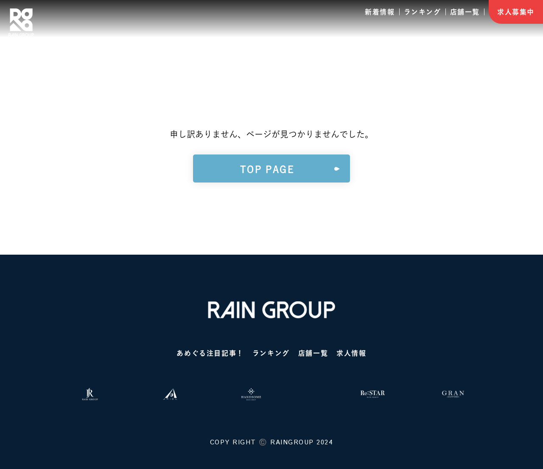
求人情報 (351, 353)
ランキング (422, 11)
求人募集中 (516, 11)
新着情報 (380, 11)
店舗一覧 (465, 11)
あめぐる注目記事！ (210, 353)
